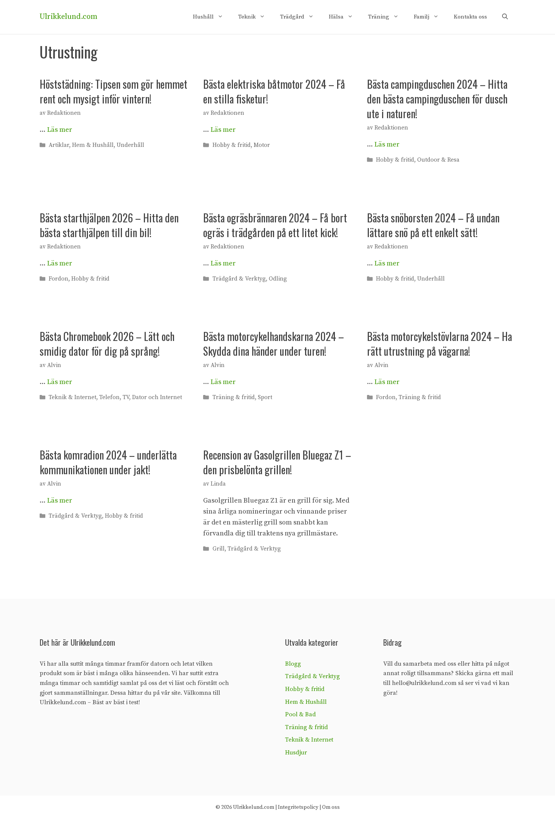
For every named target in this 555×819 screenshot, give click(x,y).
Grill (219, 548)
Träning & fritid (234, 397)
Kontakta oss (470, 16)
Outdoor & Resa (438, 160)
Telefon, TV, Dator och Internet (140, 397)
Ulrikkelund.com (68, 17)
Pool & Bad (300, 714)
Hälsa (336, 16)
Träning (378, 16)
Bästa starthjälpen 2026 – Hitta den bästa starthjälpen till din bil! (109, 225)
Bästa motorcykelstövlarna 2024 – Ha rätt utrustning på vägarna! (439, 344)
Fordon (58, 278)
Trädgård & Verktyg (239, 278)
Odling (278, 278)
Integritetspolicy (298, 807)
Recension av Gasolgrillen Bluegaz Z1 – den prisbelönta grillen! (277, 462)
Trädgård (292, 16)
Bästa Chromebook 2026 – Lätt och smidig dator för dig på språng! (107, 344)
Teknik (247, 16)
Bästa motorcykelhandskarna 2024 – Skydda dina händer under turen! (273, 344)
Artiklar (59, 145)
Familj (421, 16)
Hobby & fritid (232, 145)
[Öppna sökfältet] (505, 17)
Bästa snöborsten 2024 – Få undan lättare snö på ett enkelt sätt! (433, 225)
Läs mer (59, 129)
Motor (262, 145)
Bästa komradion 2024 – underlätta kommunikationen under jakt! (108, 462)
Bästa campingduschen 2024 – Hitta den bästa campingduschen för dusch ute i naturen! (437, 98)
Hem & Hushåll (93, 145)
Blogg (293, 664)
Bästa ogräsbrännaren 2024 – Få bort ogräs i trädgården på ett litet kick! (275, 225)
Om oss (331, 807)
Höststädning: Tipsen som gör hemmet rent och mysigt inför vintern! (113, 91)
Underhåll (130, 145)
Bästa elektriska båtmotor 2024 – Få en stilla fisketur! (274, 91)
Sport (265, 397)
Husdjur (296, 752)
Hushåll (203, 16)
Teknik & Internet (72, 397)
